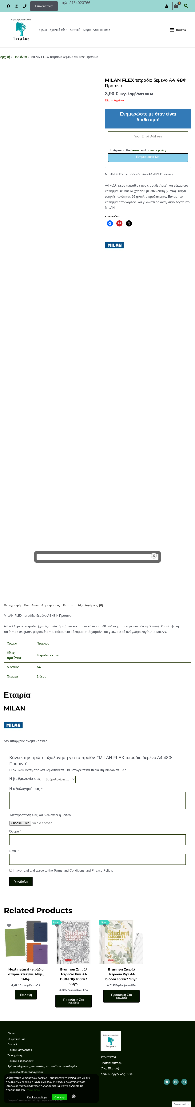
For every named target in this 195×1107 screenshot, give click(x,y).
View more (33, 1089)
